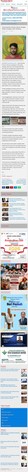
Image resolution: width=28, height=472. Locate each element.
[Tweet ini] (7, 187)
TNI (2, 422)
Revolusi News (5, 417)
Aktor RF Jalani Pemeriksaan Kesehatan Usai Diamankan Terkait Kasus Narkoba (17, 200)
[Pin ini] (11, 187)
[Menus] (26, 1)
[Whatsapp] (19, 187)
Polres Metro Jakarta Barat (7, 414)
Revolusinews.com (11, 63)
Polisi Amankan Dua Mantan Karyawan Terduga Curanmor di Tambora (16, 214)
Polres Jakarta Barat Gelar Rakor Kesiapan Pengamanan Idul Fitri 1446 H (21, 181)
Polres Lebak (4, 420)
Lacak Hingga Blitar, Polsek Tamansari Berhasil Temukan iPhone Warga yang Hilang (17, 210)
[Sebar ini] (3, 187)
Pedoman (9, 470)
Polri (3, 409)
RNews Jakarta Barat (6, 425)
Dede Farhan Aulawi (6, 412)
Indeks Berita (12, 468)
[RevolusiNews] (6, 1)
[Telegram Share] (15, 187)
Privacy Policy (3, 470)
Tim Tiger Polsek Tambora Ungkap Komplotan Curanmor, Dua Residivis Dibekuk (17, 205)
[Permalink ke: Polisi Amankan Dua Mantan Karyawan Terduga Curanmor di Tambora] (5, 214)
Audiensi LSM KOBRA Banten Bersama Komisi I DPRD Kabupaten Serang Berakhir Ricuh (7, 181)
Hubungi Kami (19, 468)
